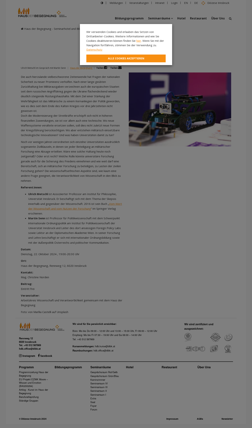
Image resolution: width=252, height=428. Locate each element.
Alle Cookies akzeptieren (126, 58)
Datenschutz (94, 49)
